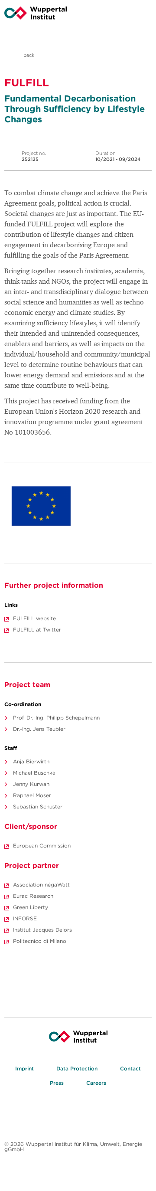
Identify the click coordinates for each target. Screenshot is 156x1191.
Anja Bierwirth (31, 761)
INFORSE (25, 918)
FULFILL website (34, 618)
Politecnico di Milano (39, 941)
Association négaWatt (41, 884)
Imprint (24, 1068)
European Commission (42, 845)
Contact (130, 1068)
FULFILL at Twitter (37, 629)
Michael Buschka (34, 772)
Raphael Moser (32, 795)
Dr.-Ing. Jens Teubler (39, 729)
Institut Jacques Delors (42, 929)
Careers (96, 1083)
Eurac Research (33, 896)
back (28, 55)
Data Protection (77, 1068)
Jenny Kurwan (31, 784)
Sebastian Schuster (37, 806)
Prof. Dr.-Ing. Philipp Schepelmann (56, 717)
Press (57, 1083)
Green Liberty (30, 907)
